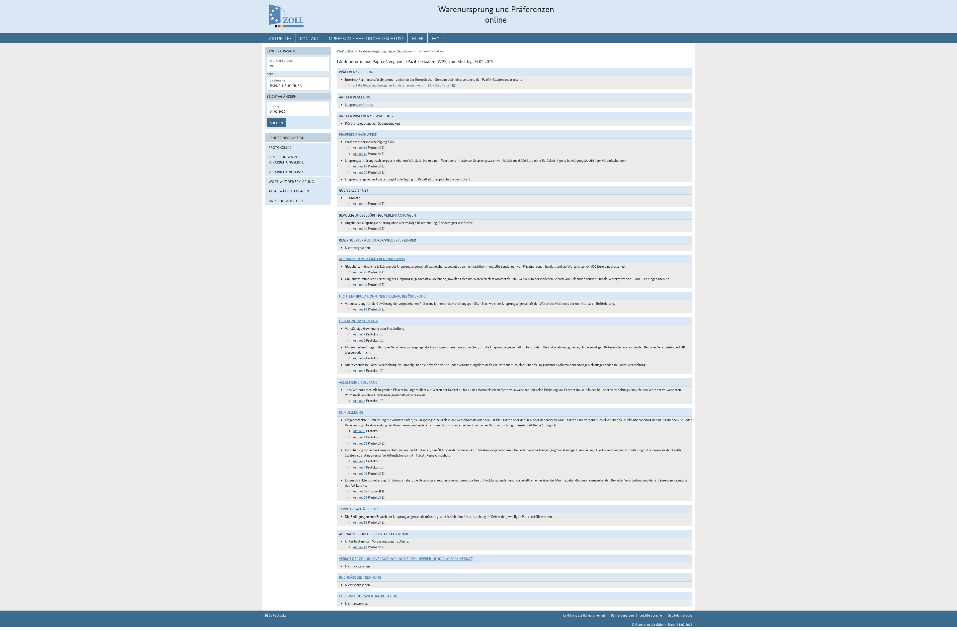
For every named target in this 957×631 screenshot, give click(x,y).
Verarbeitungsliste (286, 171)
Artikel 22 (360, 203)
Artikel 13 (360, 309)
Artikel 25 (360, 271)
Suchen (276, 122)
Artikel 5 (359, 340)
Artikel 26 (360, 443)
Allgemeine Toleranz (358, 382)
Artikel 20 (360, 172)
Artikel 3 (359, 430)
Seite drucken (278, 615)
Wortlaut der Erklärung (291, 181)
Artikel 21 (360, 228)
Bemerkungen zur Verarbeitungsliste (286, 159)
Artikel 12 (360, 522)
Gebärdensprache (680, 615)
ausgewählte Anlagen (289, 190)
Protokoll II (280, 147)
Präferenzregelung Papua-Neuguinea (385, 50)
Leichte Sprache (650, 615)
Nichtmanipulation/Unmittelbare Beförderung (382, 296)
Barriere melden (622, 615)
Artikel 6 (359, 370)
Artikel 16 (360, 153)
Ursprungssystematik (358, 320)
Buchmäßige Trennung (360, 577)
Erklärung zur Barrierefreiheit (584, 615)
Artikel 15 (360, 147)
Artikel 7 (359, 357)
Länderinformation (287, 137)
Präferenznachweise (358, 134)
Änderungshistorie (286, 200)
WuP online (345, 50)
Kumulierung (351, 412)
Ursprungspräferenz (359, 104)
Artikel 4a (360, 490)
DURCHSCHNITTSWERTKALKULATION (368, 595)
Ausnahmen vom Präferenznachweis (372, 258)
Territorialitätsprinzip (360, 508)
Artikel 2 (359, 333)
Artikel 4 (359, 436)
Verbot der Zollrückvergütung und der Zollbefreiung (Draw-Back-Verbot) (406, 558)
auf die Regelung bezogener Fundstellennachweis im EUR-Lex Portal (401, 84)
